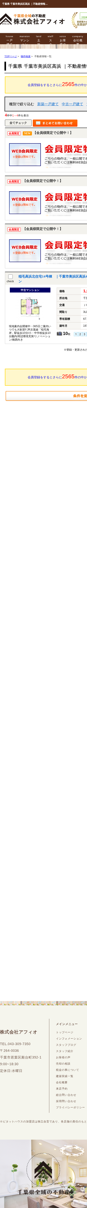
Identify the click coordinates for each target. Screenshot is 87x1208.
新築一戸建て (48, 104)
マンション (25, 40)
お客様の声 (63, 42)
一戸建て (9, 40)
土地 (38, 40)
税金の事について (67, 1069)
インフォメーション (69, 1038)
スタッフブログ (66, 1044)
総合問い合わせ (66, 1094)
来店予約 (62, 1088)
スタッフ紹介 (64, 1051)
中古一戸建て (72, 104)
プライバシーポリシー (70, 1107)
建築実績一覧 (64, 1076)
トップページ (64, 1032)
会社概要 (77, 40)
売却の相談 (63, 1063)
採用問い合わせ (66, 1101)
